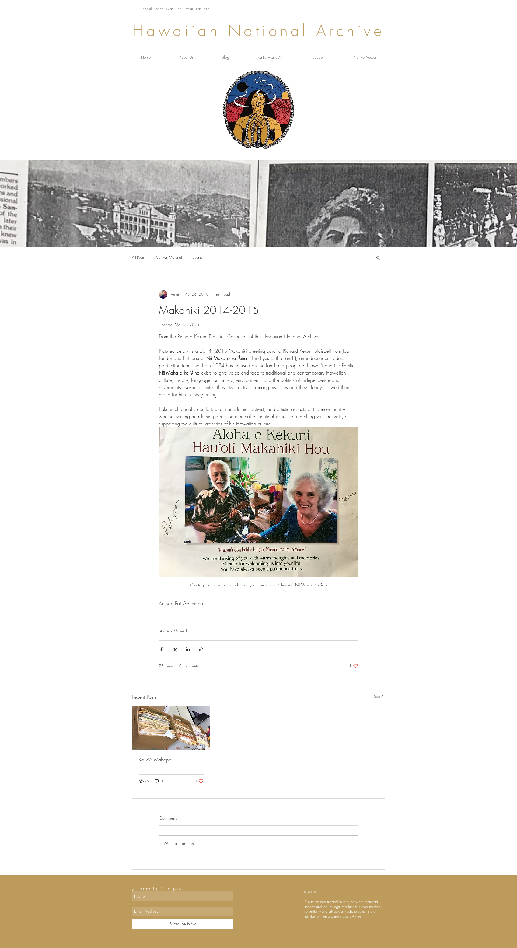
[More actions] (355, 294)
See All (379, 696)
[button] (378, 257)
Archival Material (168, 257)
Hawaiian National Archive (258, 30)
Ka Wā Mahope (155, 759)
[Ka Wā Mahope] (171, 728)
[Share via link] (201, 649)
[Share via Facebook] (161, 649)
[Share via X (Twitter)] (174, 649)
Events (197, 257)
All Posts (138, 257)
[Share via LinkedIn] (187, 649)
